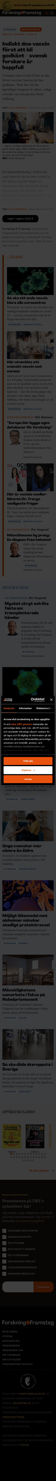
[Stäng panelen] (51, 700)
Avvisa (28, 779)
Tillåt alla (28, 761)
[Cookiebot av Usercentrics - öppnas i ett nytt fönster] (32, 700)
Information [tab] (25, 708)
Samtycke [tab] (9, 708)
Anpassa (26, 770)
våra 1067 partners (22, 724)
